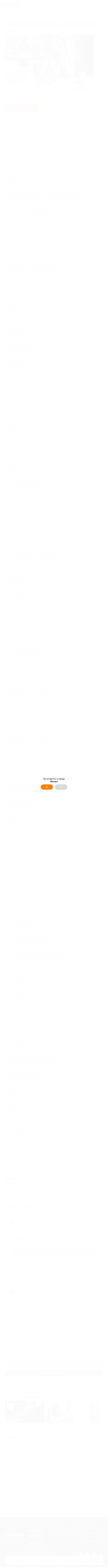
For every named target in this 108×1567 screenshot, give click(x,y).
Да (47, 787)
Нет (61, 787)
